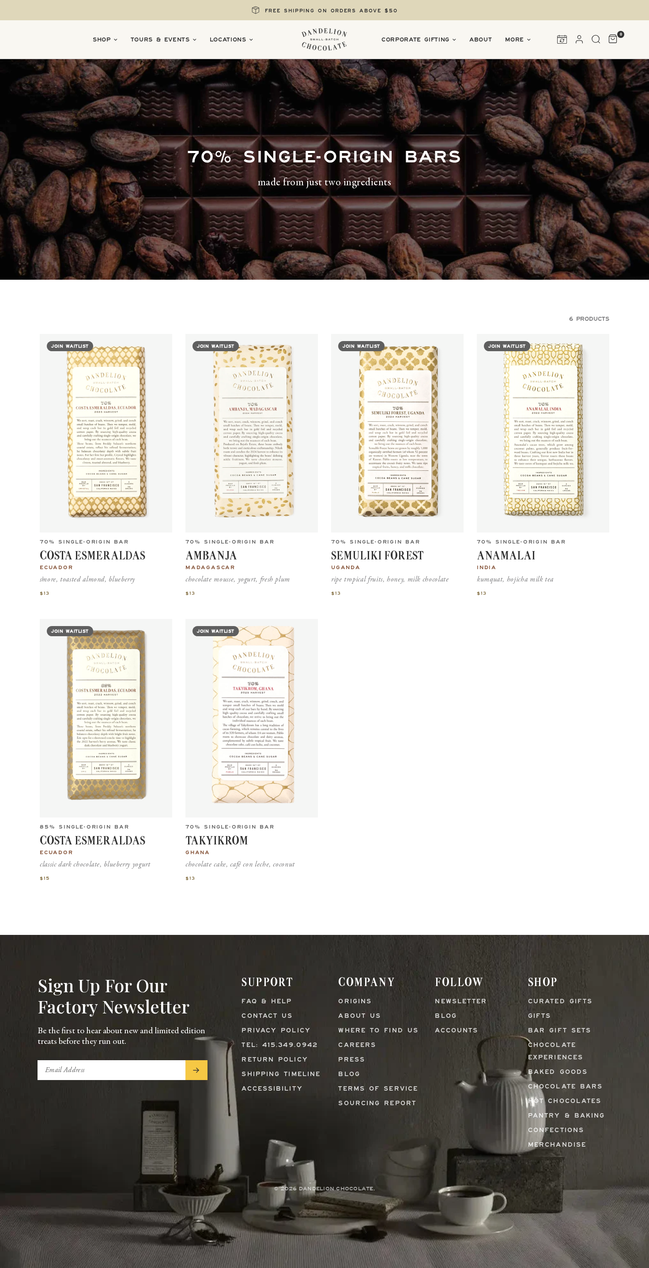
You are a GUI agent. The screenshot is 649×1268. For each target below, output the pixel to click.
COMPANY (366, 982)
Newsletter (461, 1001)
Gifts (539, 1016)
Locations (228, 40)
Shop (102, 40)
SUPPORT (267, 982)
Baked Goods (558, 1072)
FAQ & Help (266, 1001)
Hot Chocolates (564, 1101)
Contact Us (267, 1016)
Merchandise (557, 1145)
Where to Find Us (378, 1031)
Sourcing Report (377, 1103)
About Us (359, 1016)
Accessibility (271, 1089)
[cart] (610, 39)
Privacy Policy (275, 1031)
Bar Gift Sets (559, 1031)
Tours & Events (160, 40)
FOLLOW (459, 982)
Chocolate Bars (565, 1087)
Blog (349, 1074)
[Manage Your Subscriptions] (562, 39)
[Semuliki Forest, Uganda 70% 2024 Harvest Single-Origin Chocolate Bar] (397, 433)
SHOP (543, 982)
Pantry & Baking (566, 1116)
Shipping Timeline (281, 1074)
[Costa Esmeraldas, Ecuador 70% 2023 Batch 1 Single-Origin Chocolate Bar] (106, 433)
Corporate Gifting (415, 40)
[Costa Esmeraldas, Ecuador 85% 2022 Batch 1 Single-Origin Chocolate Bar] (106, 718)
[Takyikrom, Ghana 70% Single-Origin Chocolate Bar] (251, 718)
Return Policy (274, 1060)
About (480, 40)
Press (351, 1060)
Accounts (456, 1031)
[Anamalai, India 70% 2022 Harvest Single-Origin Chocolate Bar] (543, 433)
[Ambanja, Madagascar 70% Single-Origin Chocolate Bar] (251, 433)
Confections (556, 1130)
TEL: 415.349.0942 (279, 1045)
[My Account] (579, 39)
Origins (355, 1001)
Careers (357, 1045)
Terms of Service (378, 1089)
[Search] (596, 39)
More (514, 40)
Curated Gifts (560, 1001)
